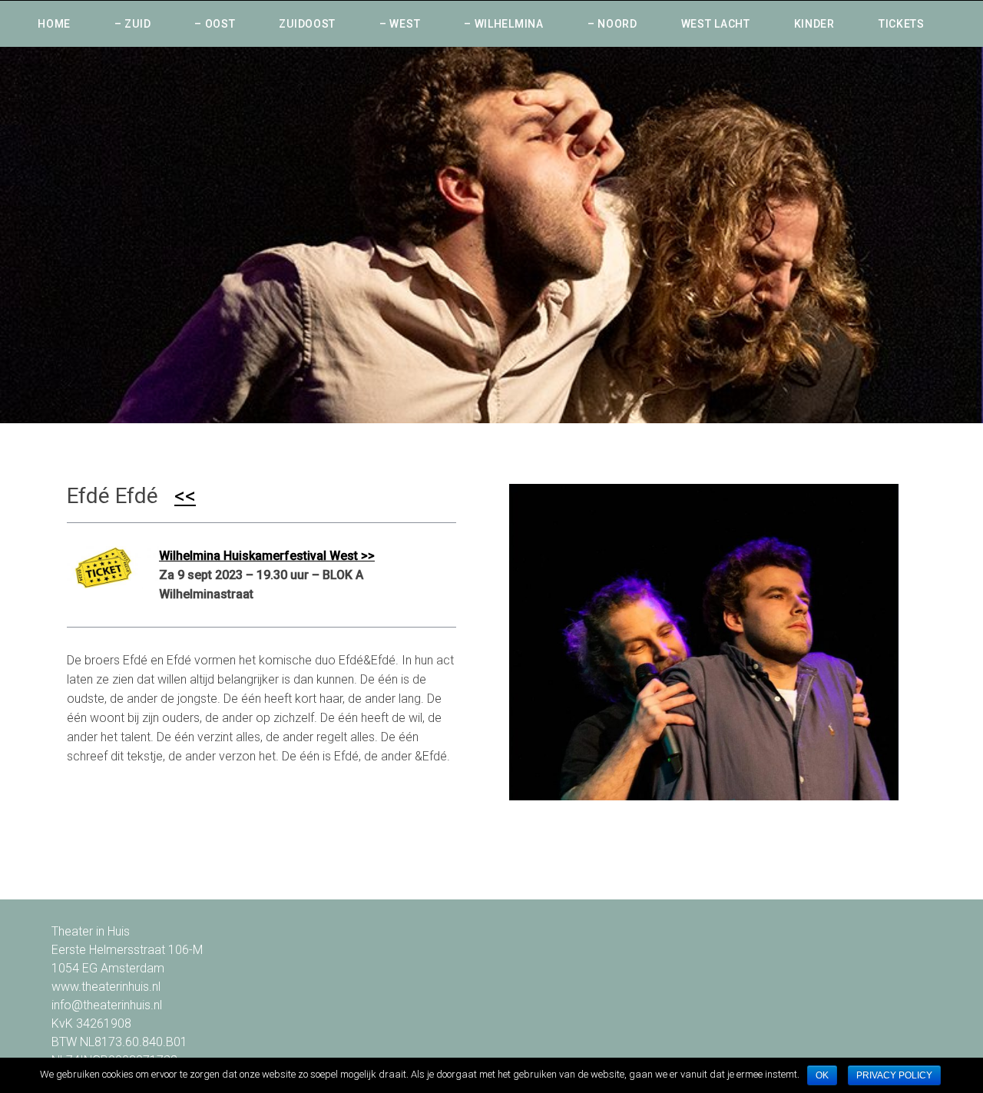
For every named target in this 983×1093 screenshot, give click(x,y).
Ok (822, 1075)
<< (185, 495)
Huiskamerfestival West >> (299, 555)
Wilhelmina (191, 555)
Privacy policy (894, 1075)
